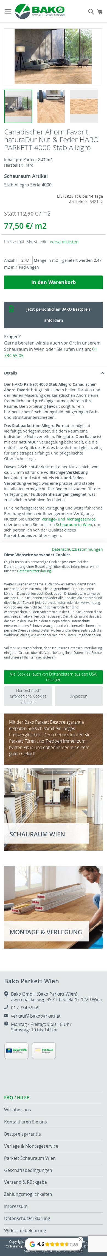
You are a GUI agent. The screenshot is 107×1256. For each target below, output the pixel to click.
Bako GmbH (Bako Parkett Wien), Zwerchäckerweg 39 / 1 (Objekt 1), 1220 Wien (56, 996)
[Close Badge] (80, 1239)
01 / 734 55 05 (25, 1008)
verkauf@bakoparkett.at (36, 1016)
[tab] (53, 373)
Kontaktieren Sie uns (25, 1122)
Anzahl (10, 260)
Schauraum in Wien (74, 524)
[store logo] (39, 11)
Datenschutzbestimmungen (77, 549)
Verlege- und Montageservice (68, 519)
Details (10, 373)
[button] (53, 106)
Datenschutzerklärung (34, 571)
